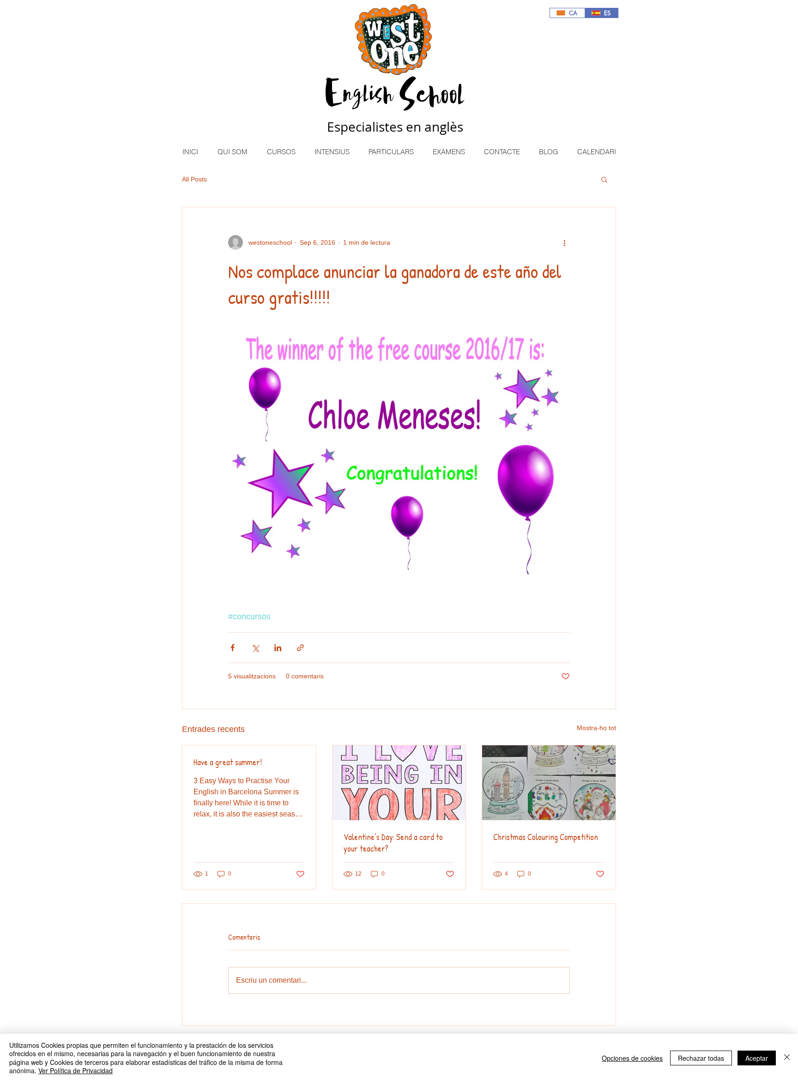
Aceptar (756, 1058)
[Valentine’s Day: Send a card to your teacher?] (399, 782)
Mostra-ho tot (596, 727)
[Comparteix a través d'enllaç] (300, 647)
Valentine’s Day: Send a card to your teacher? (393, 842)
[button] (281, 152)
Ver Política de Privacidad (75, 1070)
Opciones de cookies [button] (632, 1058)
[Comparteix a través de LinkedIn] (277, 647)
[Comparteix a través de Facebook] (232, 647)
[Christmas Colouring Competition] (549, 782)
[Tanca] (786, 1058)
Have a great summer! (227, 762)
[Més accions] (564, 242)
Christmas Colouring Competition (545, 837)
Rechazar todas (701, 1058)
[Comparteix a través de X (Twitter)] (255, 647)
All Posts (194, 179)
